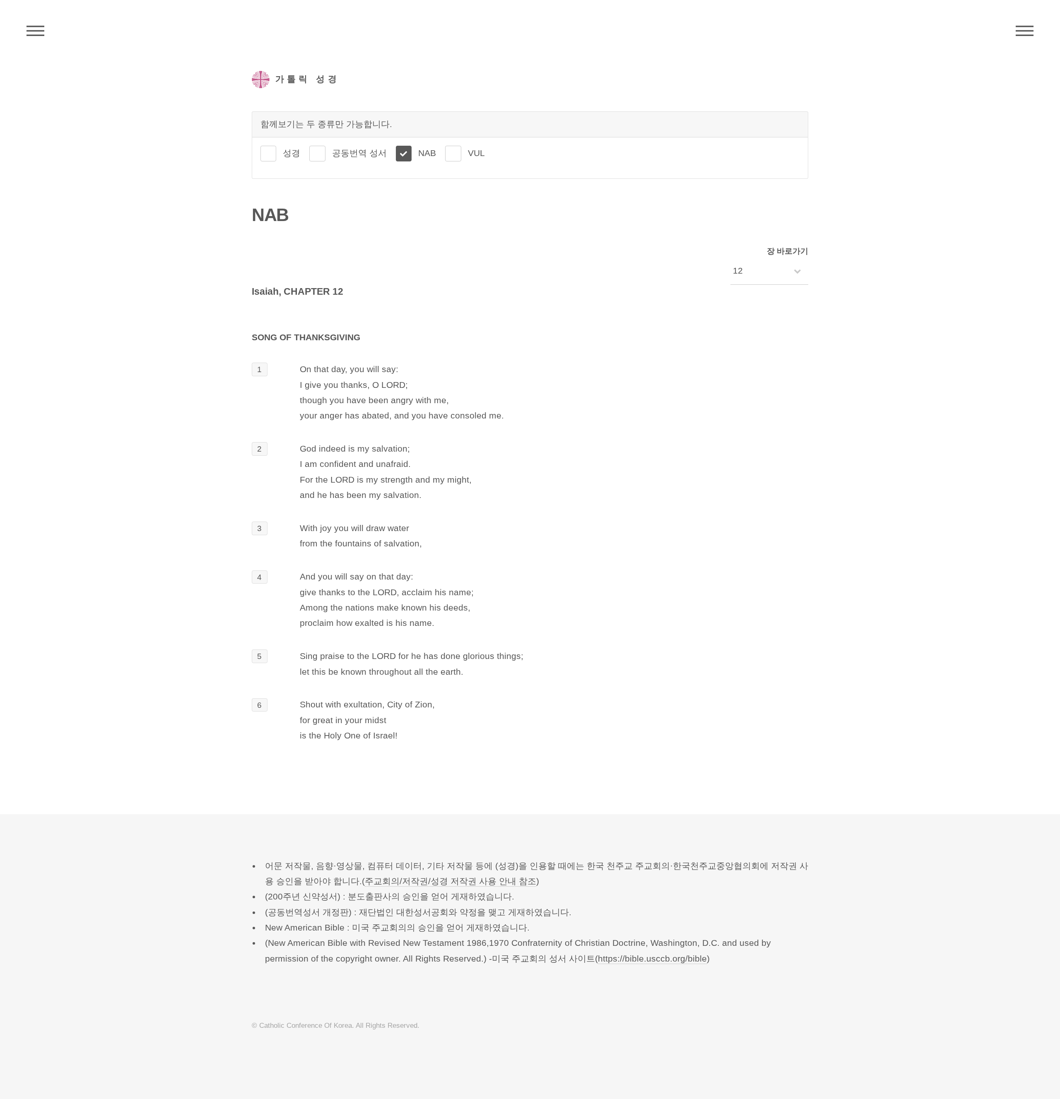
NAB (427, 153)
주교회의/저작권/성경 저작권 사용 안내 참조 (450, 881)
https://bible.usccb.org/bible (652, 959)
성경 (291, 153)
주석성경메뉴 (35, 31)
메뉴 (1024, 31)
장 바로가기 (787, 251)
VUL (476, 153)
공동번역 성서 (359, 153)
